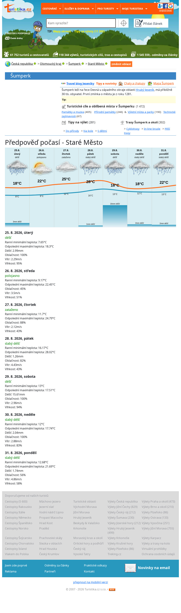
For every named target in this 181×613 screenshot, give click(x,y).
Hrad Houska (48, 549)
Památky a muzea (73, 112)
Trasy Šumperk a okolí (142, 122)
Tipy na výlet (78, 122)
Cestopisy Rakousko (18, 507)
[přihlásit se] (165, 6)
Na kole (88, 131)
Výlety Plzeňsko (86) (155, 512)
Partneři (50, 571)
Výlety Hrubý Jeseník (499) (121, 530)
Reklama (10, 571)
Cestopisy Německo (18, 518)
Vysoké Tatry (81, 554)
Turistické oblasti (84, 501)
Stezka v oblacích (50, 543)
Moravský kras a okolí (88, 538)
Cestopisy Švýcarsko (18, 538)
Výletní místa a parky (141, 112)
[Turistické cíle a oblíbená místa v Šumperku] (64, 106)
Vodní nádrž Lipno (51, 512)
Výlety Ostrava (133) (155, 518)
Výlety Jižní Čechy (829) (123, 507)
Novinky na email (154, 567)
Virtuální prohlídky (154, 549)
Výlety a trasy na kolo (156, 543)
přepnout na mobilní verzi (90, 582)
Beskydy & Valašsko (86, 523)
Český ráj (79, 549)
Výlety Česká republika (123, 501)
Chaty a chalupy (134, 83)
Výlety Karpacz (151, 538)
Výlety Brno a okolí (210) (158, 507)
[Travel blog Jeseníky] (63, 83)
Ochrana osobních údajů (158, 554)
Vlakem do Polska (17, 554)
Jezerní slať (46, 507)
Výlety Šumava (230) (121, 518)
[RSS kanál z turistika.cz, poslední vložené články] (112, 589)
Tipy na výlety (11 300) (89, 31)
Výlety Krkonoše (118, 538)
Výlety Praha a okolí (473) (158, 501)
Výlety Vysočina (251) (156, 523)
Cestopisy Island (16, 549)
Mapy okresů (62, 31)
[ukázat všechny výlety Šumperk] (64, 122)
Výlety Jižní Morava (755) (158, 528)
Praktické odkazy (95, 565)
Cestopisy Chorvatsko (19, 543)
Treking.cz (114, 554)
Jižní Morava (81, 512)
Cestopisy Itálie (15, 512)
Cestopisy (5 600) (16, 501)
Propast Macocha (51, 518)
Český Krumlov (49, 554)
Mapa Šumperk (163, 83)
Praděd (44, 528)
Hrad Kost (46, 523)
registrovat (165, 10)
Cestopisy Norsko (16, 528)
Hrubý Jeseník (145, 90)
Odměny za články (57, 565)
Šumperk (20, 76)
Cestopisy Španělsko (18, 523)
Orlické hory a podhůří (88, 543)
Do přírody (72, 131)
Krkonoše (79, 528)
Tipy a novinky (106, 83)
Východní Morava (85, 507)
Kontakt (89, 571)
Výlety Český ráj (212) (122, 512)
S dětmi (102, 131)
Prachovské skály (50, 538)
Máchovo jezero (50, 501)
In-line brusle (152, 128)
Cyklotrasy (132, 128)
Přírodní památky (105, 112)
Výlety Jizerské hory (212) (124, 523)
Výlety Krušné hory (120, 543)
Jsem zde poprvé (16, 565)
